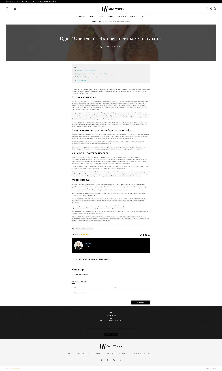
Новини (78, 228)
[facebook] (102, 360)
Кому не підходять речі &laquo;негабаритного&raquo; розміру (96, 74)
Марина (88, 243)
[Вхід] (15, 9)
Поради (90, 228)
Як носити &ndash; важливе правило (88, 77)
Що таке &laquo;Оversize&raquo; (87, 71)
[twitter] (120, 360)
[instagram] (108, 360)
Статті (84, 228)
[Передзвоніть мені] (210, 9)
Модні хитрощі (81, 80)
